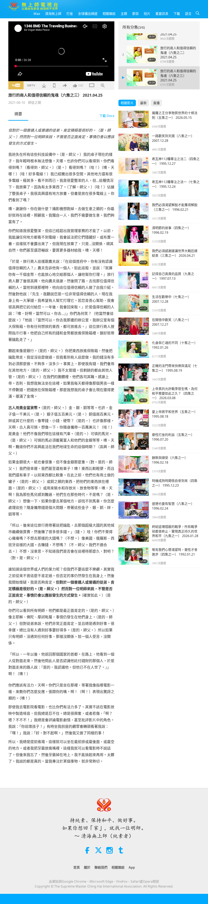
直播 (156, 103)
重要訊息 (161, 13)
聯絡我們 (100, 867)
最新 (143, 103)
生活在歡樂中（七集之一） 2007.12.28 (171, 299)
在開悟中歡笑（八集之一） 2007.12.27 (171, 322)
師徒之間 (34, 102)
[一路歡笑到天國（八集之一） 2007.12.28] (133, 142)
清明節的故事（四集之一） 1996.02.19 (171, 230)
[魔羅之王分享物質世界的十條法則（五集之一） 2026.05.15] (133, 119)
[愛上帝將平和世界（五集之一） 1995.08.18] (133, 418)
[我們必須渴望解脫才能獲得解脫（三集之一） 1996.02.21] (133, 211)
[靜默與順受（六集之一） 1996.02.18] (133, 464)
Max (37, 13)
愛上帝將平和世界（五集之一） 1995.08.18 (174, 413)
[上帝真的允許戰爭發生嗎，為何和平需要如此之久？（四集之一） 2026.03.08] (133, 395)
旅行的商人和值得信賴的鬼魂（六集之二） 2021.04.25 (178, 52)
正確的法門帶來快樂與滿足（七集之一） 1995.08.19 (174, 368)
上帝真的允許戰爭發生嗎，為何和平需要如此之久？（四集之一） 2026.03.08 (174, 393)
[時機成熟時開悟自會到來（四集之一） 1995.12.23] (133, 487)
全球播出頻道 (88, 13)
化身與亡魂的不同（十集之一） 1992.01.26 (174, 345)
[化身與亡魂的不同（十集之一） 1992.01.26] (133, 349)
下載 (176, 13)
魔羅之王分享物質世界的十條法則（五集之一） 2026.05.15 (174, 115)
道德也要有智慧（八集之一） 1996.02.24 (173, 505)
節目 (135, 13)
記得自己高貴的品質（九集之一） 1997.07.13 (173, 276)
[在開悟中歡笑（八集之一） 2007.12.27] (133, 326)
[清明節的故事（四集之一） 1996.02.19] (133, 234)
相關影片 (127, 103)
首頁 (76, 867)
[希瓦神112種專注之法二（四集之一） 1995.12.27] (133, 165)
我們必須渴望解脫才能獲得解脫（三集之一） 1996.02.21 (174, 207)
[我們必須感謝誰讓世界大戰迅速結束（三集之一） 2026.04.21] (133, 257)
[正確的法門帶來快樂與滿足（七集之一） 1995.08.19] (133, 372)
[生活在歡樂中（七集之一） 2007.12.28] (133, 303)
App (132, 867)
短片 (147, 13)
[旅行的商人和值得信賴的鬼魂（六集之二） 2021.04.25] (142, 54)
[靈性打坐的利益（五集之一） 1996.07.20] (133, 441)
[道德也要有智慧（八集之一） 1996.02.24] (133, 510)
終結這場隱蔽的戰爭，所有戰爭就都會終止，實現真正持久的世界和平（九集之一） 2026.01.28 (175, 531)
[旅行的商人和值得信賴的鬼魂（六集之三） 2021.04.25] (142, 77)
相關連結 (109, 13)
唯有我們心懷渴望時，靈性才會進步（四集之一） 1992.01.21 (174, 551)
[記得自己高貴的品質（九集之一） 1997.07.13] (133, 280)
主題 (124, 13)
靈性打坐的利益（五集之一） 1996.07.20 (173, 436)
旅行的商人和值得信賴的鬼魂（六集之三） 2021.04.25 (178, 75)
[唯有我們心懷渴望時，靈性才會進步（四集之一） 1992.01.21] (133, 556)
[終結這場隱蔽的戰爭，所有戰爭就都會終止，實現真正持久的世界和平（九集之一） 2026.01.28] (133, 533)
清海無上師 (53, 13)
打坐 (69, 13)
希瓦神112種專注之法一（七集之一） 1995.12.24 (176, 184)
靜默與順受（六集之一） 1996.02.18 (170, 459)
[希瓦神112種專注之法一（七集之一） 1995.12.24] (133, 188)
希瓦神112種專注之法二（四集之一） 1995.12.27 (176, 161)
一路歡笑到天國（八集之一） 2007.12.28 (173, 138)
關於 (87, 867)
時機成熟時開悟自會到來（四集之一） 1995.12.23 (174, 482)
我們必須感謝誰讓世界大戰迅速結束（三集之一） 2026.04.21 (174, 253)
